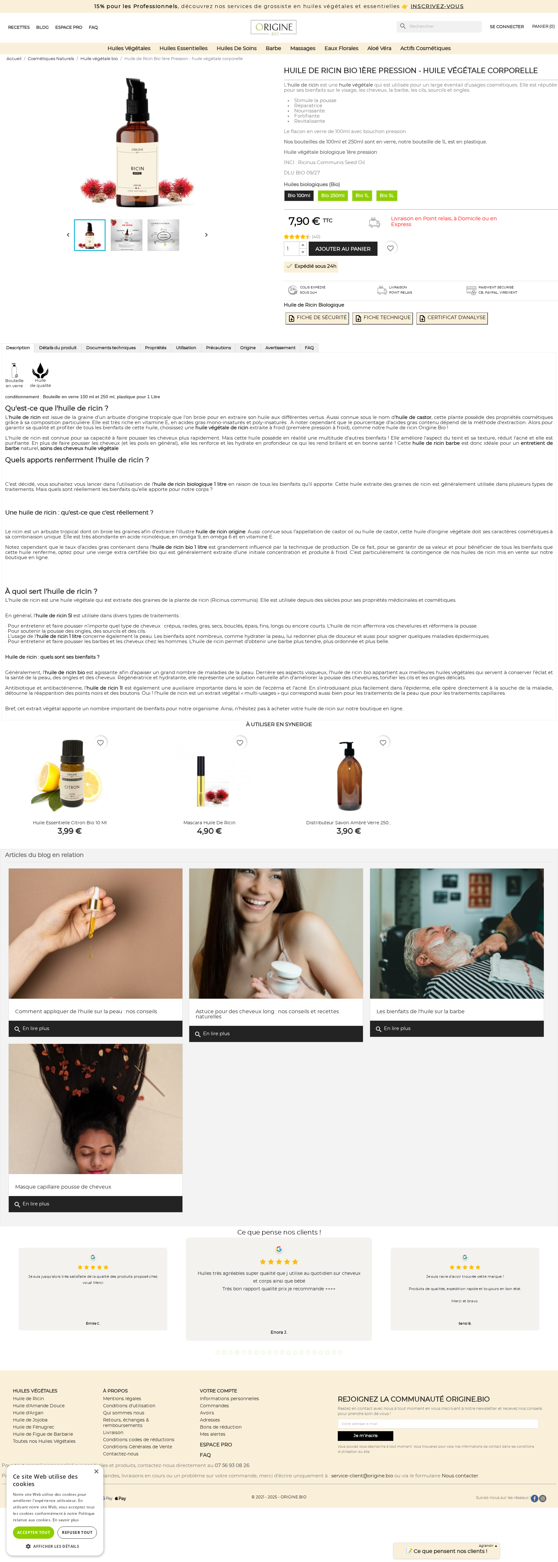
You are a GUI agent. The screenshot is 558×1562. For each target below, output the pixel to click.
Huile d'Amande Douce (39, 1405)
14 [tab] (302, 1352)
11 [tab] (282, 1352)
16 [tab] (314, 1352)
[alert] (54, 1510)
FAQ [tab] (309, 348)
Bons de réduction (221, 1427)
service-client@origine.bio (362, 1475)
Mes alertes (212, 1434)
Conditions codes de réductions (138, 1439)
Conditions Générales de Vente (137, 1446)
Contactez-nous (121, 1454)
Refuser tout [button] (77, 1532)
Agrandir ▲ (488, 1545)
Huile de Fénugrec (33, 1427)
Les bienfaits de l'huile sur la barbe (421, 1011)
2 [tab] (224, 1352)
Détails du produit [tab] (58, 348)
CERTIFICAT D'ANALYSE (452, 318)
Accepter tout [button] (33, 1532)
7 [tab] (256, 1352)
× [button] (96, 1471)
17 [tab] (321, 1352)
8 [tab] (263, 1352)
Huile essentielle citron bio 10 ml (70, 823)
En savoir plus (66, 1520)
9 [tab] (269, 1352)
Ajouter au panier (343, 249)
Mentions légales (122, 1398)
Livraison (113, 1432)
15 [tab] (308, 1352)
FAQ (205, 1455)
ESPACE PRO (216, 1444)
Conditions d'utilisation (129, 1405)
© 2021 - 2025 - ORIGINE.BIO (279, 1497)
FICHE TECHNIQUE (383, 318)
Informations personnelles (229, 1398)
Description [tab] (18, 348)
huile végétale (356, 85)
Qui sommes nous (123, 1413)
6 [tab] (250, 1352)
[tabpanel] (279, 1289)
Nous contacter (460, 1475)
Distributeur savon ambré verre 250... (348, 823)
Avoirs (207, 1413)
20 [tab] (340, 1352)
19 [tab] (334, 1352)
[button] (55, 1546)
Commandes (214, 1405)
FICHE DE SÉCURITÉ (317, 318)
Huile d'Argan (28, 1413)
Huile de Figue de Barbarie (43, 1434)
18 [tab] (327, 1352)
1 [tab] (218, 1352)
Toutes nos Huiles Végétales (44, 1441)
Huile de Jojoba (30, 1420)
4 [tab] (237, 1352)
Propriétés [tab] (155, 348)
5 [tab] (243, 1352)
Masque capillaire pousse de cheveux (63, 1187)
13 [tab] (295, 1352)
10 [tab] (276, 1352)
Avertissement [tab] (280, 348)
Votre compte (218, 1391)
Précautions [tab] (218, 348)
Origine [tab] (248, 348)
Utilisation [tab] (186, 348)
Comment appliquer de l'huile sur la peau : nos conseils (86, 1011)
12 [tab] (289, 1352)
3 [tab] (230, 1352)
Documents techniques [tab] (111, 348)
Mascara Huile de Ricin (209, 823)
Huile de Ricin (28, 1398)
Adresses (210, 1420)
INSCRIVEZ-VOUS (437, 6)
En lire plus (31, 1029)
